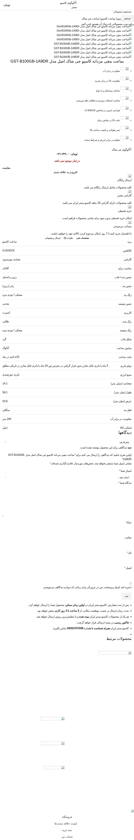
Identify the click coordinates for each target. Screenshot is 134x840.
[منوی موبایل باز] (130, 5)
